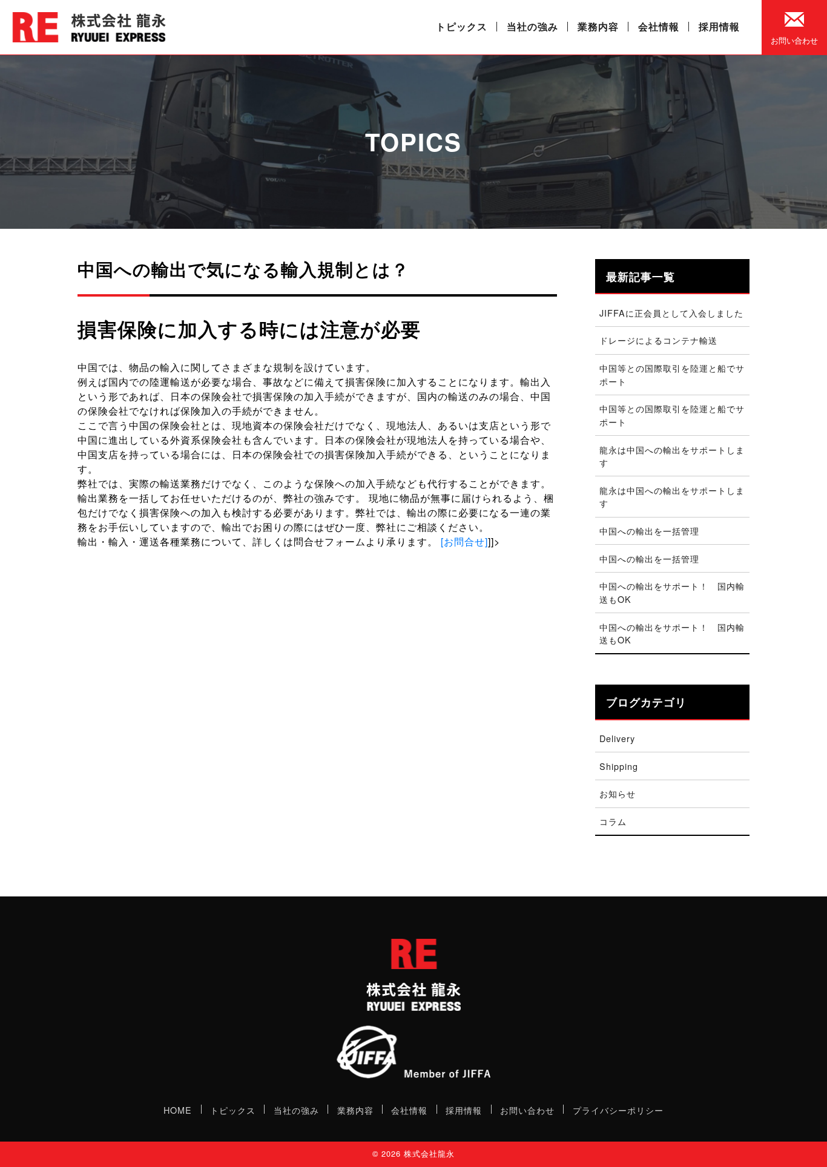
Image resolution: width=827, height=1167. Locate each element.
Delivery (617, 738)
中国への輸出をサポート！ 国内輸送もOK (672, 592)
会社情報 (658, 26)
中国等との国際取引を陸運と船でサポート (672, 374)
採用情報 (719, 26)
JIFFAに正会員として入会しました (671, 312)
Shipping (618, 766)
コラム (613, 821)
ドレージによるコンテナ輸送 (658, 340)
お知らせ (617, 793)
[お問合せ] (464, 541)
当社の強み (532, 26)
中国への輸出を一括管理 (649, 530)
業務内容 (598, 26)
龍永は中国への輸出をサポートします (672, 456)
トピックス (461, 26)
